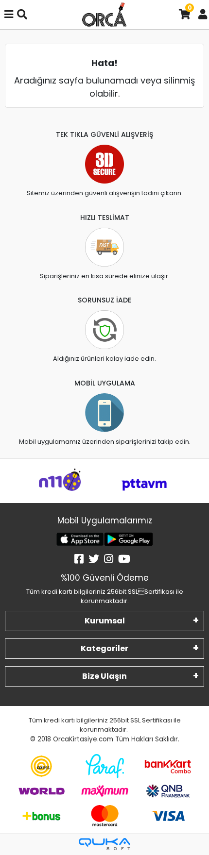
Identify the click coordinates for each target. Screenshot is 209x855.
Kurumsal (105, 620)
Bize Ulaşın (104, 676)
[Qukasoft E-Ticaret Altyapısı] (104, 844)
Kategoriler (104, 648)
